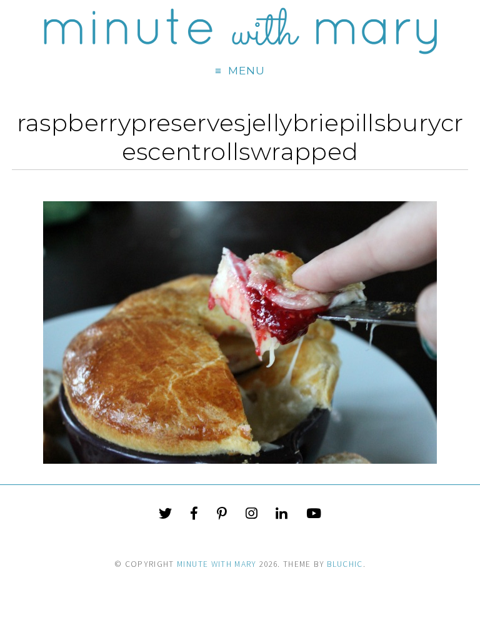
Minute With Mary (217, 564)
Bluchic (344, 564)
